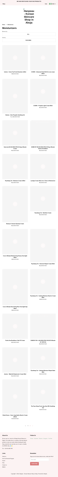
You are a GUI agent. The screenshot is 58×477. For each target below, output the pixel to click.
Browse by (4, 31)
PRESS (3, 467)
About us (4, 456)
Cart (46, 3)
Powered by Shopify (42, 473)
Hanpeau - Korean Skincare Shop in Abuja (28, 473)
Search (3, 460)
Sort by (4, 37)
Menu (4, 3)
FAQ (3, 462)
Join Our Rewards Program (8, 458)
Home (3, 24)
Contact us (4, 465)
